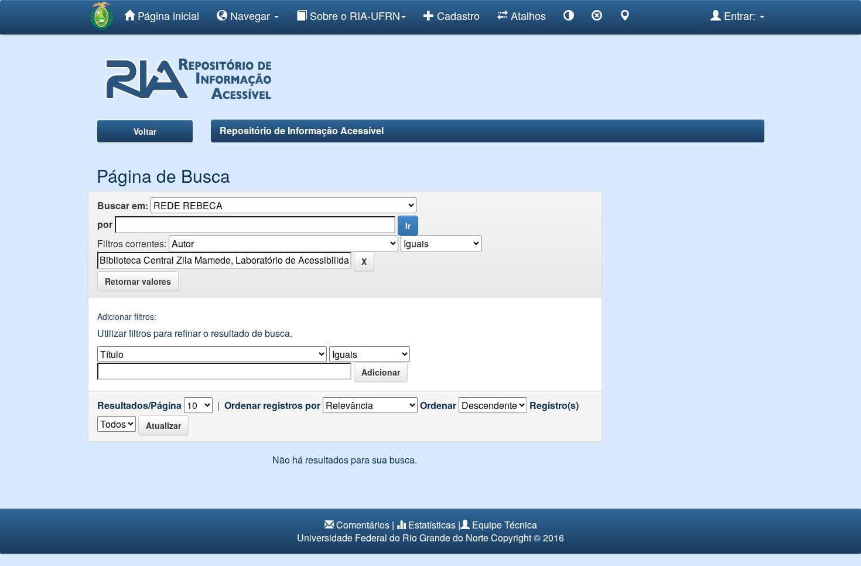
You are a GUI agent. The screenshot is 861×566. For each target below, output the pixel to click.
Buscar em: (122, 205)
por (104, 224)
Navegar (250, 15)
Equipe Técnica (504, 524)
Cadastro (457, 15)
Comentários (363, 524)
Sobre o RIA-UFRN (353, 15)
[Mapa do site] (625, 17)
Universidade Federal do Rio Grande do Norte (392, 537)
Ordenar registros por (272, 405)
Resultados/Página (139, 405)
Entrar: (739, 15)
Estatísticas (432, 524)
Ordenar (438, 405)
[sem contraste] (597, 17)
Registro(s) (554, 405)
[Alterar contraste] (569, 17)
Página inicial (167, 15)
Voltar (145, 131)
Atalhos (527, 15)
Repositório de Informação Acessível (302, 130)
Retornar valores (138, 281)
